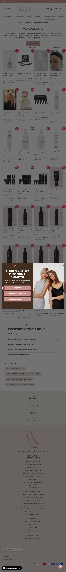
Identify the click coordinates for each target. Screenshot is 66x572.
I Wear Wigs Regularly (17, 299)
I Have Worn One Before (17, 293)
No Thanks (17, 305)
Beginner (17, 288)
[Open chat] (60, 566)
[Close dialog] (62, 264)
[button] (12, 568)
